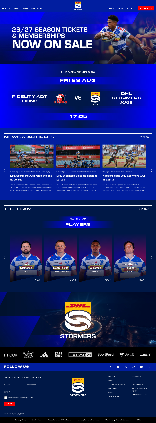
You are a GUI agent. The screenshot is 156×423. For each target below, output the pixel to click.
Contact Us (113, 396)
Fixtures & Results (32, 8)
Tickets (6, 8)
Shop (120, 8)
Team (111, 8)
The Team (112, 388)
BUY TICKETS (146, 8)
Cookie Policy (37, 420)
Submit (9, 404)
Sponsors (136, 377)
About (130, 8)
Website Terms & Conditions (59, 420)
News (16, 8)
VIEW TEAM (144, 209)
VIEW (37, 280)
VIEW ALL (145, 137)
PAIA (139, 420)
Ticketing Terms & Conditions (88, 420)
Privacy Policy (20, 420)
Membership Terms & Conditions (118, 420)
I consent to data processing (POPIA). (20, 398)
